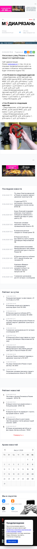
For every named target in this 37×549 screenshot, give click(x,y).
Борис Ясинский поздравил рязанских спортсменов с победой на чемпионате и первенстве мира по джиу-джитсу (23, 214)
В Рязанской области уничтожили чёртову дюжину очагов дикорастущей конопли (20, 420)
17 (4, 474)
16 (32, 469)
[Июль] (4, 450)
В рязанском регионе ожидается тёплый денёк (23, 231)
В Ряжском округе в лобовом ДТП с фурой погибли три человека (24, 258)
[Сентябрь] (32, 450)
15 (27, 469)
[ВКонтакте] (25, 52)
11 (9, 469)
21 (23, 474)
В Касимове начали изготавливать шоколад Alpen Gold (18, 306)
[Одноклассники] (28, 52)
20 (18, 474)
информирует (13, 64)
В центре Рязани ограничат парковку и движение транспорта (19, 357)
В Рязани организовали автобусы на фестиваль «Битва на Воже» (18, 429)
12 (13, 469)
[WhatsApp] (34, 52)
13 (18, 469)
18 (9, 474)
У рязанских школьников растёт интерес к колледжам (24, 277)
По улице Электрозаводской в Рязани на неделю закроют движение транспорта (24, 195)
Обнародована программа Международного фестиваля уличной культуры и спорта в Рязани (24, 249)
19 (13, 474)
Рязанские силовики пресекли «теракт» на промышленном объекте (22, 224)
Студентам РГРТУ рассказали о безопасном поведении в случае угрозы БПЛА (24, 204)
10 (4, 469)
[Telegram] (31, 52)
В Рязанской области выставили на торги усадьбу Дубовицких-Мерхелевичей (24, 238)
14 (23, 469)
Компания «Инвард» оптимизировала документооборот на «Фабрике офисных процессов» (21, 268)
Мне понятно (12, 541)
